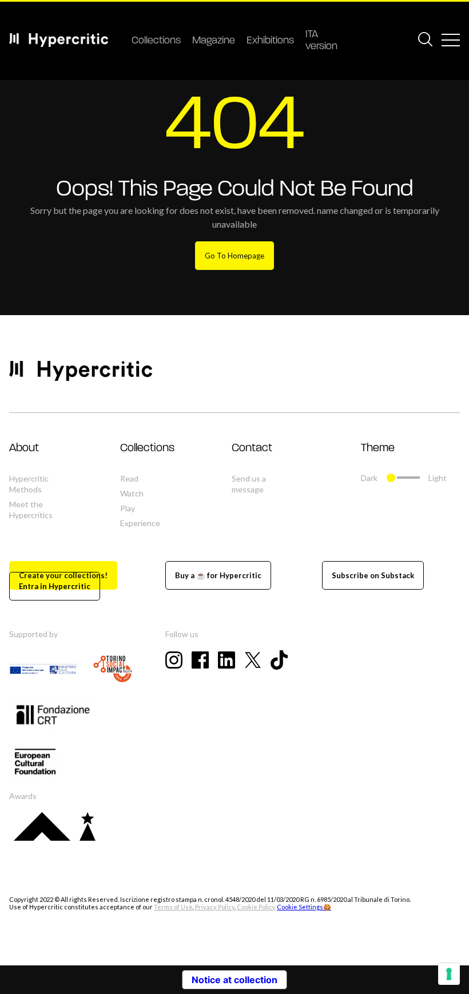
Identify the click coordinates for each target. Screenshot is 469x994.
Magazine (213, 41)
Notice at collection (234, 979)
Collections (156, 41)
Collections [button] (147, 448)
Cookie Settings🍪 (304, 906)
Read (129, 478)
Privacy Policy (214, 906)
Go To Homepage (234, 255)
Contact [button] (252, 448)
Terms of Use (173, 906)
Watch (132, 493)
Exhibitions (270, 41)
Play (127, 508)
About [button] (24, 448)
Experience (140, 523)
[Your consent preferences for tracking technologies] (449, 974)
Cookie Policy (256, 906)
